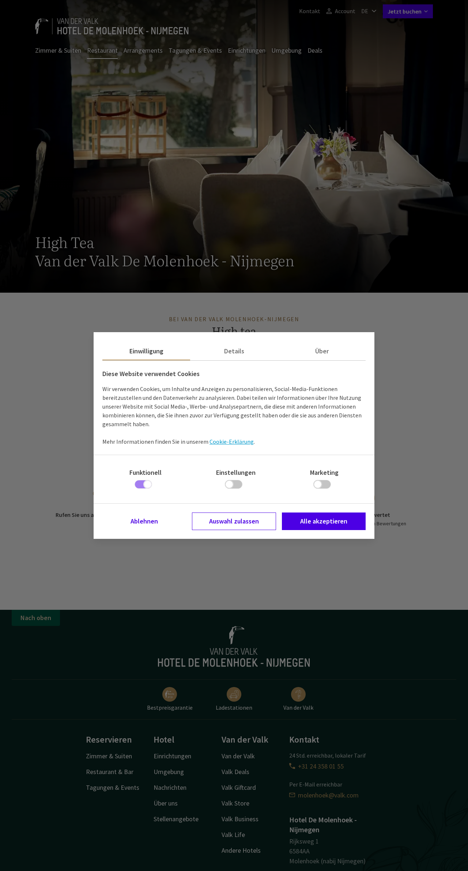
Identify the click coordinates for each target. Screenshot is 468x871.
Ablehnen (144, 521)
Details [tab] (234, 351)
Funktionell (145, 472)
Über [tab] (322, 351)
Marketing (324, 472)
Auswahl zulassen (234, 521)
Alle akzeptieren (323, 521)
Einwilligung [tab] (146, 351)
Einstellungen (236, 472)
